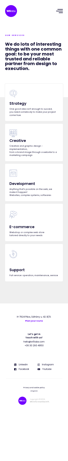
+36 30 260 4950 (34, 345)
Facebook (24, 369)
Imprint (34, 391)
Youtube (46, 369)
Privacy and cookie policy (34, 387)
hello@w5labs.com (34, 341)
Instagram (48, 364)
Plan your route (34, 320)
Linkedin (23, 364)
